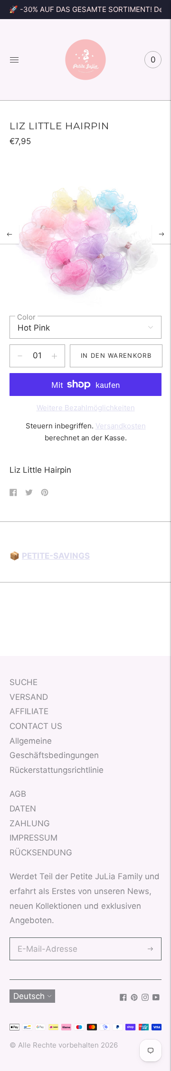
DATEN (23, 808)
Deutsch (29, 996)
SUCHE (24, 682)
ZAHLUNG (30, 823)
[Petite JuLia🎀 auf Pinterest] (134, 998)
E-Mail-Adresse (45, 938)
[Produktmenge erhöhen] (20, 355)
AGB (18, 794)
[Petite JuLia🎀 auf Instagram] (145, 998)
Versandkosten (120, 425)
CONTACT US (36, 726)
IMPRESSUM (33, 837)
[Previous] (9, 234)
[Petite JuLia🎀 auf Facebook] (123, 998)
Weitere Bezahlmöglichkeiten (86, 407)
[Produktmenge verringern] (54, 355)
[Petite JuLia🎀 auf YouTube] (156, 998)
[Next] (161, 234)
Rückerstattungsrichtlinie (57, 770)
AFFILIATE (29, 711)
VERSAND (29, 697)
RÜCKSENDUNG (41, 852)
